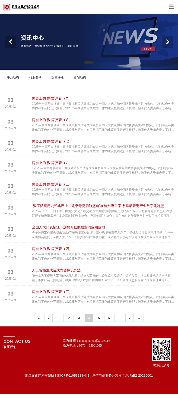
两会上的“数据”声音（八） (52, 120)
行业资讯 (35, 77)
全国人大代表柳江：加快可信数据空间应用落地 (68, 227)
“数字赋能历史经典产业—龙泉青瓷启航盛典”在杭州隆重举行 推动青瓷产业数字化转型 (98, 206)
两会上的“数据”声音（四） (52, 249)
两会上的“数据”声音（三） (52, 292)
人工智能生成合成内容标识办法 (56, 270)
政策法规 (57, 77)
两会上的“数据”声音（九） (52, 98)
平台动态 (13, 77)
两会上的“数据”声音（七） (52, 141)
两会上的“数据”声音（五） (52, 184)
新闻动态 (80, 77)
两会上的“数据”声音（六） (52, 163)
